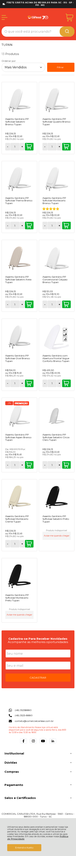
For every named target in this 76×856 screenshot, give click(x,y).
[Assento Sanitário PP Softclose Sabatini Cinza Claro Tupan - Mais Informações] (56, 415)
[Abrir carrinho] (69, 18)
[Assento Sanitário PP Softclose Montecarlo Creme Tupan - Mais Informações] (19, 497)
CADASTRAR (38, 677)
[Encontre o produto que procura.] (67, 31)
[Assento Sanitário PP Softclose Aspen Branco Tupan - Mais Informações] (19, 415)
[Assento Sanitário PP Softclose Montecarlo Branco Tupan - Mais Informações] (56, 179)
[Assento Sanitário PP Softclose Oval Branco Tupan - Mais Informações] (19, 336)
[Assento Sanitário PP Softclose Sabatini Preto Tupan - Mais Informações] (56, 497)
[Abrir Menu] (4, 17)
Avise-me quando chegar (56, 535)
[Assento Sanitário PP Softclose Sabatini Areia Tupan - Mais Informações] (19, 258)
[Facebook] (23, 743)
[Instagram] (33, 743)
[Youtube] (43, 743)
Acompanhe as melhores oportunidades (38, 642)
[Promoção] (21, 403)
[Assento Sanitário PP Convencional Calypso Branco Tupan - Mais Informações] (56, 258)
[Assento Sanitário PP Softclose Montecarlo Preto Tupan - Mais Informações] (19, 576)
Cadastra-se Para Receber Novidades (37, 638)
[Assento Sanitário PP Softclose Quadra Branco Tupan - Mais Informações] (56, 100)
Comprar (29, 146)
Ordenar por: (9, 60)
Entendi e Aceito (24, 847)
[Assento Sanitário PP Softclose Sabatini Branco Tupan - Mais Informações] (19, 100)
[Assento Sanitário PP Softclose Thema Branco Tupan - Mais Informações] (19, 179)
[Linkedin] (52, 743)
